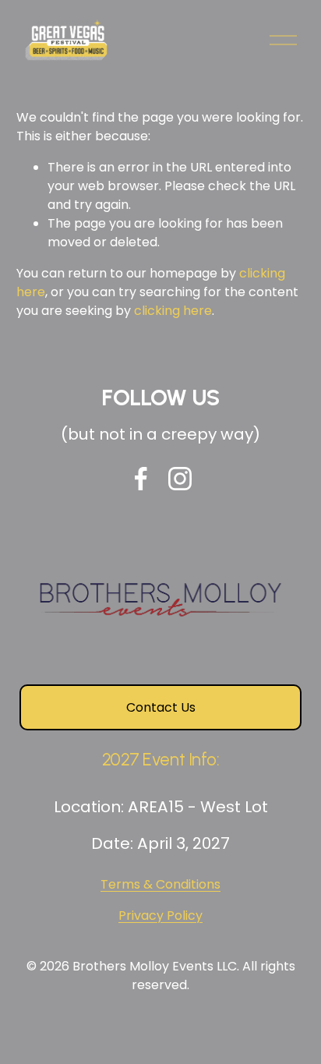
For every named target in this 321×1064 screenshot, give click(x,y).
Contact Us (161, 707)
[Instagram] (180, 478)
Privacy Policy (160, 915)
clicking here (173, 311)
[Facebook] (141, 478)
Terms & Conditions (160, 884)
